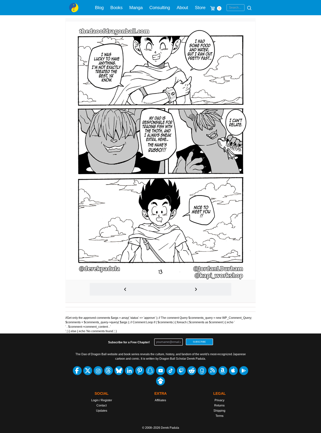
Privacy (219, 400)
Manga (136, 7)
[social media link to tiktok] (170, 370)
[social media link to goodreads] (202, 370)
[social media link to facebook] (77, 370)
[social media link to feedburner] (212, 370)
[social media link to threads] (108, 370)
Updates (101, 410)
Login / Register (101, 400)
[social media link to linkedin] (129, 370)
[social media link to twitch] (181, 370)
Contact (101, 405)
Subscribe (199, 342)
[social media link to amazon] (222, 370)
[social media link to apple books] (233, 370)
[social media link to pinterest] (139, 370)
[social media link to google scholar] (160, 381)
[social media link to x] (87, 370)
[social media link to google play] (243, 370)
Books (116, 7)
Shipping (219, 410)
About (182, 7)
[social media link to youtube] (160, 370)
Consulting (159, 7)
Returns (219, 405)
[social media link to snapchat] (150, 370)
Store (200, 7)
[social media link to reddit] (191, 370)
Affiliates (160, 400)
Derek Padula (170, 427)
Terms (219, 415)
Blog (99, 7)
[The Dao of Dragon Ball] (73, 7)
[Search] (248, 8)
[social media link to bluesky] (118, 370)
